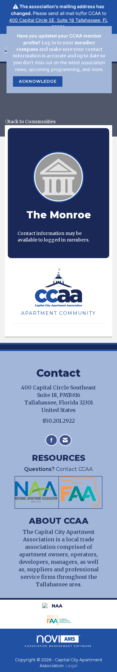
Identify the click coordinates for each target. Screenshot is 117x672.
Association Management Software (58, 646)
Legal (71, 665)
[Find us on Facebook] (52, 440)
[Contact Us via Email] (65, 440)
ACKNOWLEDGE (38, 81)
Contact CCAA (58, 469)
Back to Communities (31, 121)
